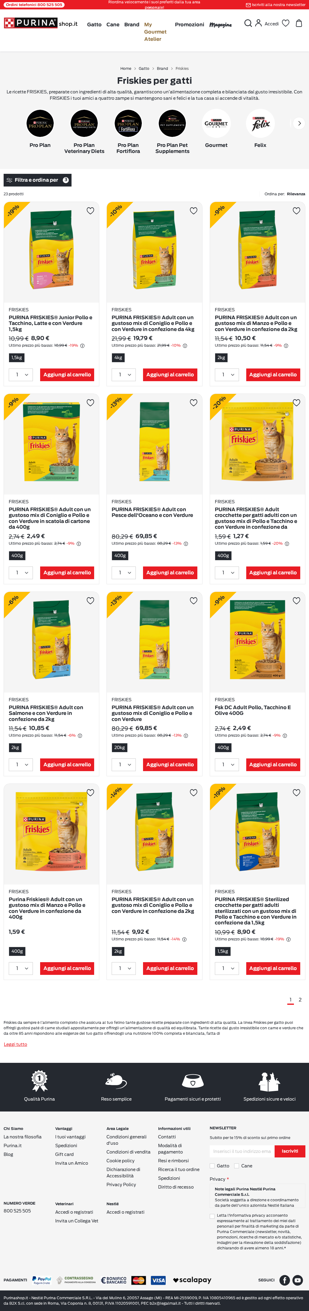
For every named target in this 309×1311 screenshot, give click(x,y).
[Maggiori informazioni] (82, 346)
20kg (119, 747)
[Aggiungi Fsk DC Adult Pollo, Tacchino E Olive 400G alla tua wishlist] (296, 601)
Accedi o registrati (74, 1212)
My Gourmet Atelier (155, 32)
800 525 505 (17, 1211)
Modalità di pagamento (170, 1148)
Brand (131, 24)
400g (17, 555)
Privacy (217, 1179)
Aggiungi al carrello (67, 374)
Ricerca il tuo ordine (178, 1169)
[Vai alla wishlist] (285, 23)
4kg (118, 357)
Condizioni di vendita (129, 1152)
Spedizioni (66, 1145)
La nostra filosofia (23, 1136)
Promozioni (189, 24)
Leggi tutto (15, 1044)
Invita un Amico (71, 1163)
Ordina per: (285, 194)
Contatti (167, 1136)
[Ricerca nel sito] (248, 23)
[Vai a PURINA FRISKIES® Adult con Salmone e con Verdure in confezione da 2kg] (51, 642)
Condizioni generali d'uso (127, 1140)
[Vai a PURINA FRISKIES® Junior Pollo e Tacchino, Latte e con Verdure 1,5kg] (51, 252)
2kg (221, 357)
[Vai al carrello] (298, 23)
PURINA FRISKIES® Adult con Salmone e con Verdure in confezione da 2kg (46, 713)
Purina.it (13, 1145)
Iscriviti (290, 1151)
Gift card (64, 1154)
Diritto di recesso (176, 1187)
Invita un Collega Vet (76, 1221)
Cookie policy (121, 1160)
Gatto (94, 24)
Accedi (272, 23)
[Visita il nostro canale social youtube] (297, 1280)
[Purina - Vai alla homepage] (41, 22)
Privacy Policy (121, 1184)
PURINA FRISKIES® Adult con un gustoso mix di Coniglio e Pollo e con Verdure (153, 713)
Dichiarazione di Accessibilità (123, 1172)
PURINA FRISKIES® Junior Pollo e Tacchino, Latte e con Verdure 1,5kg (50, 323)
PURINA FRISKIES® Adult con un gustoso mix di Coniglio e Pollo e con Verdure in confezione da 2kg (153, 905)
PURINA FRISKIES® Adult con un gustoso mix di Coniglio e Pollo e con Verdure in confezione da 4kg (153, 323)
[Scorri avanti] (299, 123)
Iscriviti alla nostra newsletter (278, 4)
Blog (8, 1154)
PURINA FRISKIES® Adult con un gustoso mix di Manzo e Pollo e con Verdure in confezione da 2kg (256, 323)
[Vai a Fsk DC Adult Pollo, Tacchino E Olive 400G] (257, 642)
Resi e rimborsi (173, 1160)
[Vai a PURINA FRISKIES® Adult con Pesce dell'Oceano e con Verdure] (154, 444)
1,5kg (16, 357)
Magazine (220, 24)
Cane (113, 24)
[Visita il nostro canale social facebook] (284, 1280)
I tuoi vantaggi (70, 1136)
